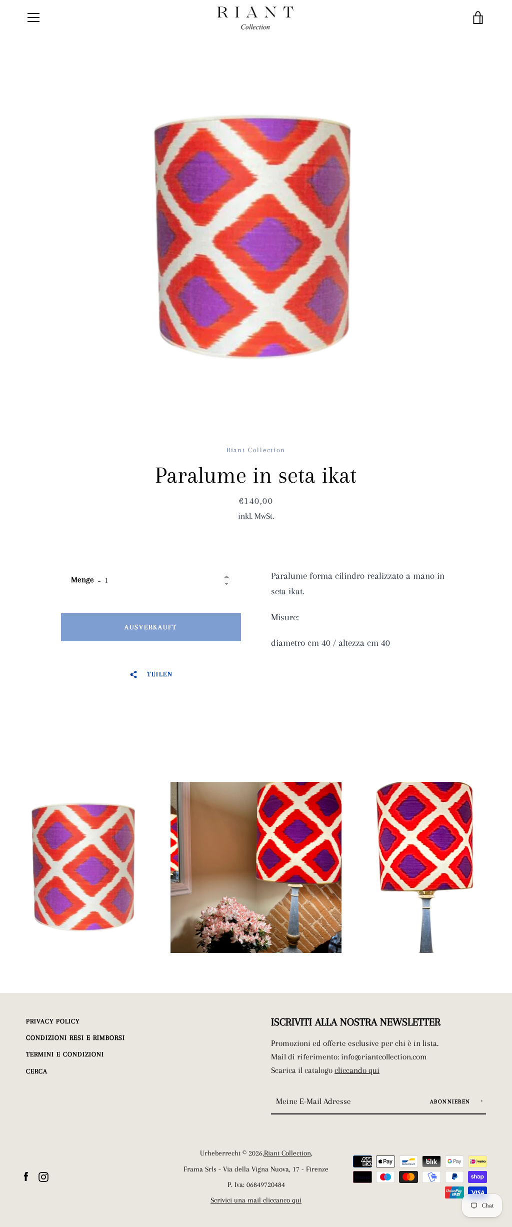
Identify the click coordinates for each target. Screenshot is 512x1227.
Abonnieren (451, 1101)
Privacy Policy (53, 1021)
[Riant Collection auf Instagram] (43, 1175)
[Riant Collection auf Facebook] (26, 1175)
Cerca (37, 1071)
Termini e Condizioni (65, 1054)
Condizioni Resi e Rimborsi (75, 1037)
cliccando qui (357, 1070)
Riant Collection (287, 1153)
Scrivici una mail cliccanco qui (256, 1200)
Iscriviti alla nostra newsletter (355, 1022)
